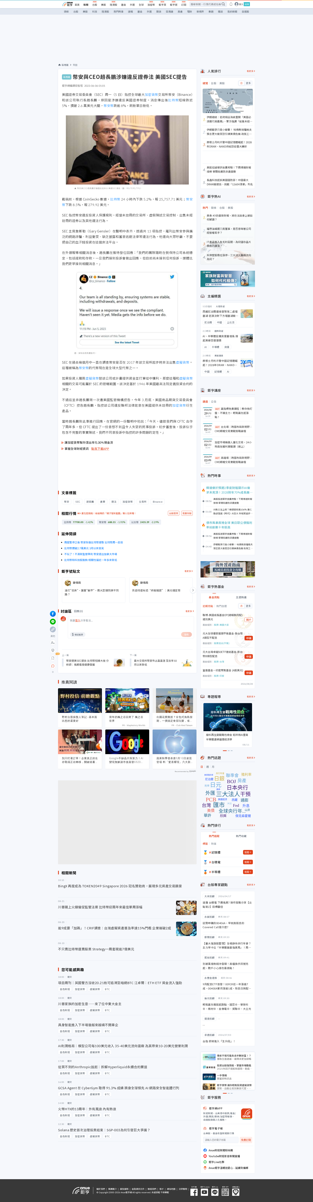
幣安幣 (109, 105)
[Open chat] (53, 666)
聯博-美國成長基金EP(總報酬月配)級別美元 (223, 617)
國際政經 (219, 331)
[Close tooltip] (80, 666)
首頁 (77, 4)
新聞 (85, 4)
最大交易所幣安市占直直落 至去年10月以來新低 (155, 662)
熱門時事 (118, 11)
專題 (211, 11)
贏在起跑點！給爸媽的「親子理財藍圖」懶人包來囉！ (109, 513)
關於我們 (101, 1188)
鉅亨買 (162, 4)
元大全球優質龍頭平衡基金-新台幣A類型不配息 (223, 635)
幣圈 (75, 64)
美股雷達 (219, 355)
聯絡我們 (152, 1188)
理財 (189, 11)
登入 (241, 4)
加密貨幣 (151, 94)
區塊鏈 (169, 11)
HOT (217, 408)
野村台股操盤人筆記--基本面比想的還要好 (79, 719)
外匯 (132, 4)
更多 (248, 83)
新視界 (200, 11)
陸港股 (113, 4)
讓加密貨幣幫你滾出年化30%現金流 (89, 442)
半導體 (216, 872)
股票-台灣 (219, 661)
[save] (53, 658)
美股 (103, 4)
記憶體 (216, 852)
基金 (123, 4)
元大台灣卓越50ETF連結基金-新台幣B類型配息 (223, 654)
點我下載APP (100, 448)
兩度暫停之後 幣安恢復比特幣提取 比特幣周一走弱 (93, 542)
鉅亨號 (173, 4)
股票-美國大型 (221, 624)
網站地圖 (171, 1188)
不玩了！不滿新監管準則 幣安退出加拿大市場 (90, 554)
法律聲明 (183, 1188)
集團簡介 (112, 1188)
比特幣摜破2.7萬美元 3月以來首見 (84, 548)
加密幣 (151, 4)
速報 (130, 11)
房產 (180, 11)
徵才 (161, 1188)
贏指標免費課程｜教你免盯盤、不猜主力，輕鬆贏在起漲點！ (233, 413)
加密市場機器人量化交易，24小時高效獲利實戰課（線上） (233, 444)
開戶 (248, 620)
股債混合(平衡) (221, 643)
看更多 (188, 571)
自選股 (245, 11)
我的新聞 (232, 11)
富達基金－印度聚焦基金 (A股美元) (223, 670)
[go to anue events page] (231, 4)
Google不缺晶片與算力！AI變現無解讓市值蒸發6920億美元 (126, 760)
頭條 (66, 11)
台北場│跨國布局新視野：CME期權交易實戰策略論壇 (233, 429)
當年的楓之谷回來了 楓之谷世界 (126, 719)
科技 (94, 11)
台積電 (216, 862)
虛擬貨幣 (182, 362)
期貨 (158, 11)
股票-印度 (219, 675)
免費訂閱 (246, 1140)
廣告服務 (124, 1188)
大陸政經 (220, 306)
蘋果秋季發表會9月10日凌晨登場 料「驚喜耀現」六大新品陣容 (174, 760)
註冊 (247, 4)
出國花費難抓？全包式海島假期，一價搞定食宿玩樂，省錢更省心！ (174, 719)
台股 (94, 4)
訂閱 (183, 4)
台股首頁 (173, 513)
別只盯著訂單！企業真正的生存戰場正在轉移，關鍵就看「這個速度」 (80, 760)
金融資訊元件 (138, 1188)
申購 (248, 638)
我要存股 (187, 513)
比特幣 (173, 100)
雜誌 (220, 11)
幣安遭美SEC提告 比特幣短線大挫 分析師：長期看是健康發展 (87, 662)
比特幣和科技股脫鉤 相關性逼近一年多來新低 (90, 560)
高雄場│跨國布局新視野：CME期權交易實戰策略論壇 (233, 460)
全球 (141, 4)
